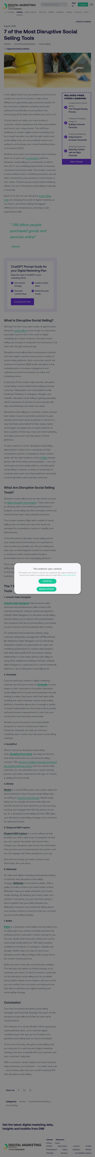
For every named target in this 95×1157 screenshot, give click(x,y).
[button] (48, 589)
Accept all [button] (47, 581)
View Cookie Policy (69, 575)
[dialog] (47, 578)
